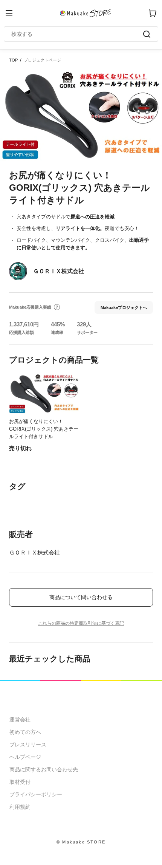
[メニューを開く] (9, 13)
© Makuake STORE (81, 842)
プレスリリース (27, 744)
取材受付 (20, 782)
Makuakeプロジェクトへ (124, 307)
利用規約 (20, 807)
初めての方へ (25, 732)
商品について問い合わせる (81, 597)
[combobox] (77, 34)
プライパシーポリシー (35, 794)
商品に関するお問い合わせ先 (43, 769)
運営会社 (20, 720)
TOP (13, 60)
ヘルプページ (25, 757)
